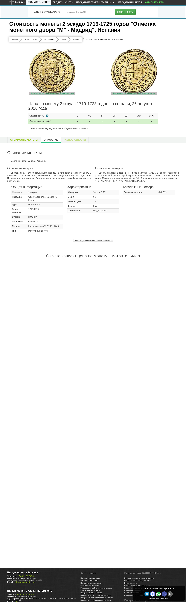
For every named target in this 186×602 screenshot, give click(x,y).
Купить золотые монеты (90, 590)
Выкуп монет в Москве (22, 572)
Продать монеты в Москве (91, 593)
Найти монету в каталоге (46, 12)
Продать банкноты (130, 2)
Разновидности (74, 139)
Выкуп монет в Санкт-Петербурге (29, 590)
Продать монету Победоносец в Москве (96, 598)
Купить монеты (154, 2)
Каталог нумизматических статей (137, 585)
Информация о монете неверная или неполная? (93, 241)
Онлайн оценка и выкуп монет (159, 588)
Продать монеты (63, 2)
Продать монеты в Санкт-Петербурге (95, 595)
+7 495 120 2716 (25, 576)
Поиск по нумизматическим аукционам (139, 578)
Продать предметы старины (94, 2)
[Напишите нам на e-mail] (164, 594)
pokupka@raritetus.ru (24, 582)
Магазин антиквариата (89, 581)
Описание (51, 139)
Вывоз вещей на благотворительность (96, 588)
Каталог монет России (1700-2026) (137, 581)
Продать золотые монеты (90, 583)
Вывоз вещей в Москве (89, 585)
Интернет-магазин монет (90, 578)
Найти (125, 11)
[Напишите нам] (152, 594)
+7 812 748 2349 (25, 594)
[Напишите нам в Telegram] (146, 594)
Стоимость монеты (24, 139)
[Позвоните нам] (170, 594)
